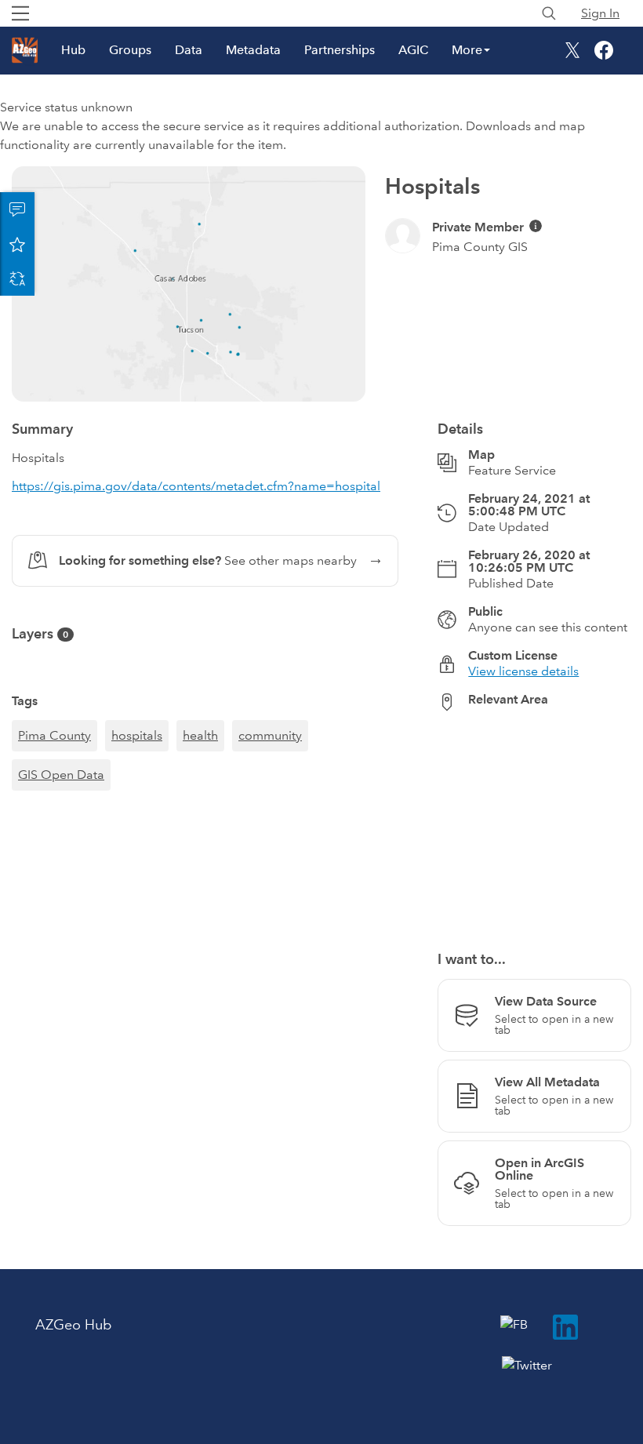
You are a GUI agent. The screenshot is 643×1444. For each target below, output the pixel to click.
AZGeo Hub (73, 1324)
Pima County (54, 735)
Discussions (17, 209)
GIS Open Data (61, 774)
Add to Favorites (17, 244)
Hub (73, 49)
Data (188, 49)
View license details (523, 671)
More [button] (467, 49)
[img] (535, 226)
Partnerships (339, 49)
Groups (130, 49)
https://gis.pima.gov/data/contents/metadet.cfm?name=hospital (196, 485)
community (270, 735)
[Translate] (17, 278)
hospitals (136, 735)
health (200, 735)
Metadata (253, 49)
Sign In (600, 12)
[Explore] (534, 822)
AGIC (413, 49)
